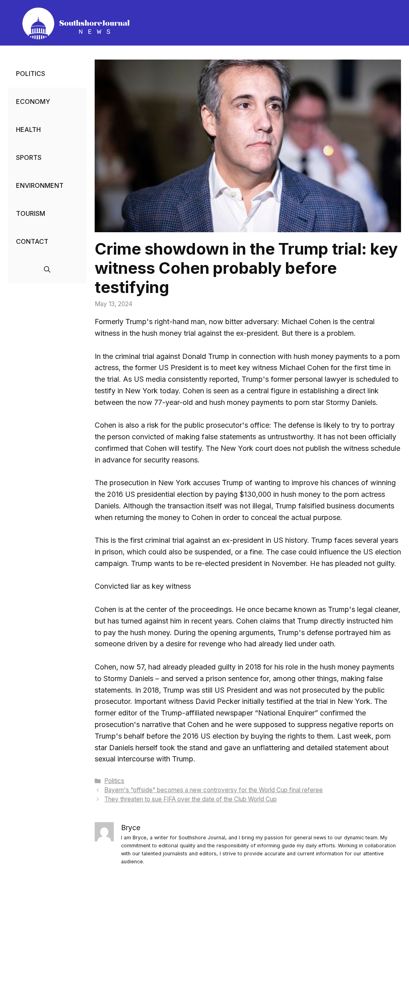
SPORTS (29, 157)
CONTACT (32, 241)
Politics (114, 781)
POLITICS (30, 74)
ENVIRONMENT (40, 185)
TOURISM (30, 213)
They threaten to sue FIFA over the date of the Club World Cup (190, 799)
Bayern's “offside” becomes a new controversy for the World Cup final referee (213, 790)
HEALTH (28, 129)
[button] (47, 269)
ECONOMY (33, 102)
